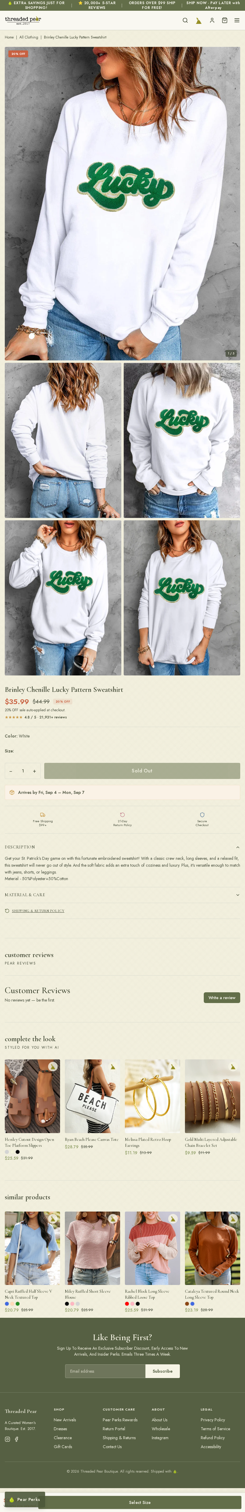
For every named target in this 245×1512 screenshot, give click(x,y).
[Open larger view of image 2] (63, 440)
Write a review (222, 998)
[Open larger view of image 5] (182, 597)
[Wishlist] (199, 20)
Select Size (140, 1502)
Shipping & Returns (119, 1438)
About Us (159, 1420)
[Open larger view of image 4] (63, 597)
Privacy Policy (213, 1420)
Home (9, 37)
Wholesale (161, 1429)
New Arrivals (65, 1420)
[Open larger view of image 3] (182, 440)
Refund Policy (213, 1438)
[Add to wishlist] (53, 1066)
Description (20, 847)
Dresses (60, 1429)
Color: (17, 736)
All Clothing (28, 37)
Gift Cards (63, 1447)
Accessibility (211, 1447)
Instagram (160, 1438)
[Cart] (224, 20)
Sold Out (142, 770)
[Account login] (212, 20)
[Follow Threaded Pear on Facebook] (16, 1439)
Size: (9, 751)
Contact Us (112, 1447)
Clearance (63, 1438)
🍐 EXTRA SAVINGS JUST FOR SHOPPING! (36, 5)
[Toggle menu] (237, 20)
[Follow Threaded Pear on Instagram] (7, 1439)
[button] (122, 203)
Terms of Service (215, 1429)
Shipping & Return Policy (38, 911)
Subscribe (163, 1371)
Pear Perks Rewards (120, 1420)
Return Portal (114, 1429)
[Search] (185, 20)
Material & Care (25, 894)
